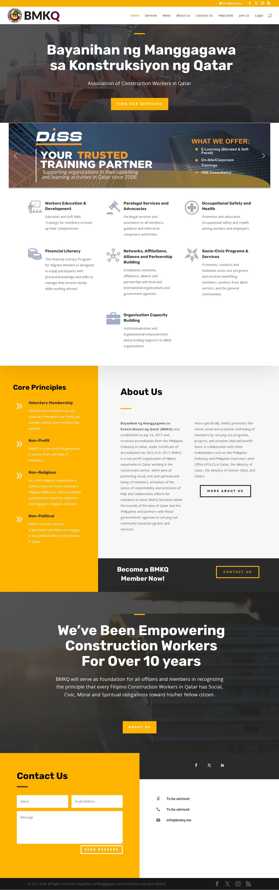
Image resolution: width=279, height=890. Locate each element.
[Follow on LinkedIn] (222, 765)
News (167, 15)
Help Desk (225, 15)
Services (151, 15)
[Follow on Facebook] (196, 765)
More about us (225, 491)
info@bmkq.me (179, 820)
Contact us (237, 572)
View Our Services (140, 104)
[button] (139, 155)
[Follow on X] (209, 765)
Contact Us (204, 15)
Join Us (244, 15)
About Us (139, 727)
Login (259, 15)
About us (183, 15)
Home (134, 15)
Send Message (102, 849)
